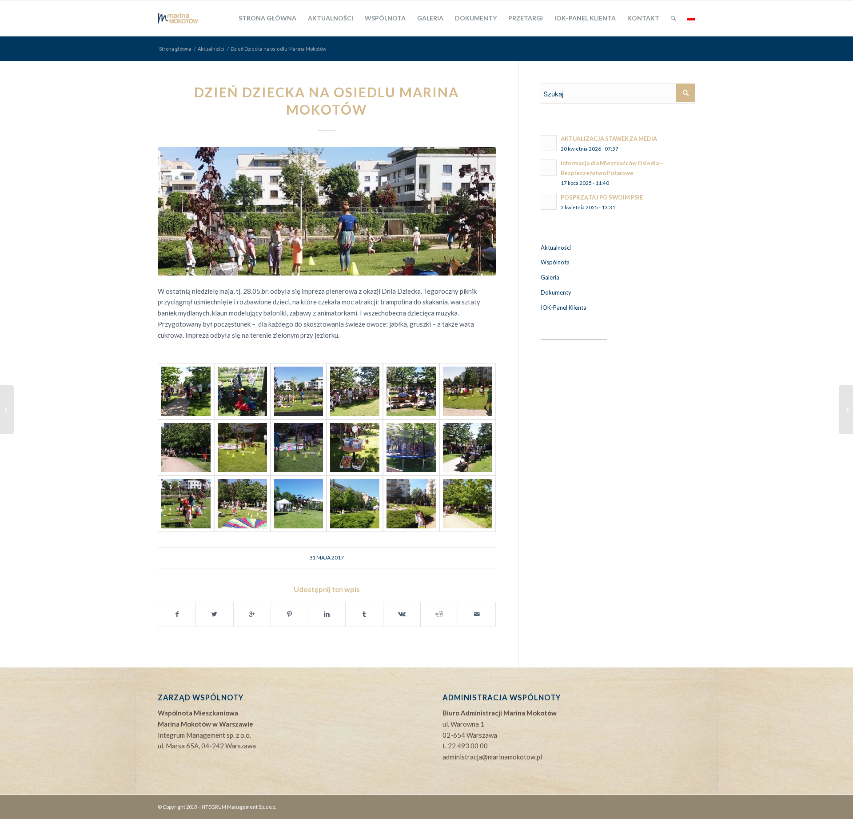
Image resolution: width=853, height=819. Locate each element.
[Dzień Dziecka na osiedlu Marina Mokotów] (327, 211)
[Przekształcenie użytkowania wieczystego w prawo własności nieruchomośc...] (846, 409)
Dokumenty (556, 292)
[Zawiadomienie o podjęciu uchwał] (7, 409)
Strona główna (175, 49)
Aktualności (211, 49)
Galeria (550, 277)
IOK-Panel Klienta (563, 307)
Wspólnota (555, 262)
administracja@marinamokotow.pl (492, 757)
